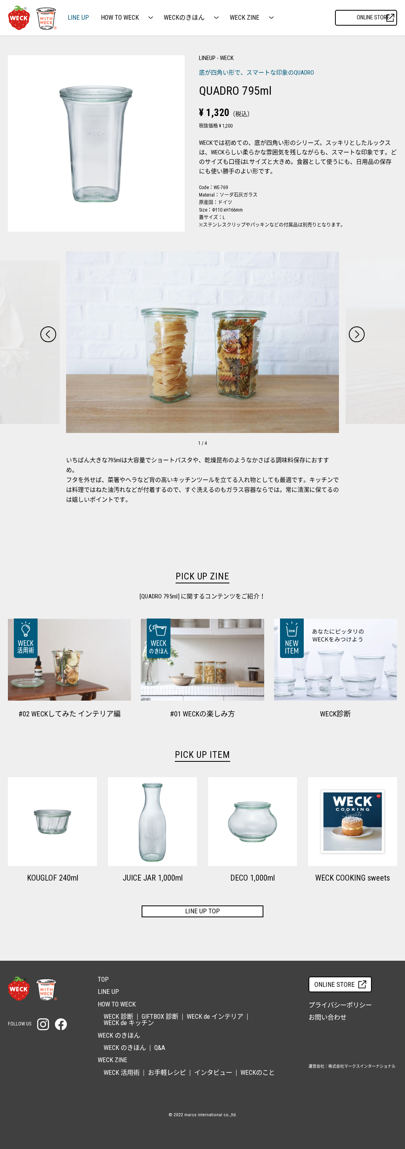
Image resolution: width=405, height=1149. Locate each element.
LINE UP (78, 18)
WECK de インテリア (215, 1016)
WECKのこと (257, 1072)
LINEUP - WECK (216, 58)
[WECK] (32, 989)
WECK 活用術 (122, 1072)
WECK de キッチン (129, 1023)
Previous (48, 334)
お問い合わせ (327, 1017)
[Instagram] (43, 1024)
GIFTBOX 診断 (160, 1016)
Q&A (159, 1048)
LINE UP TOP (202, 911)
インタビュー (213, 1072)
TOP (103, 979)
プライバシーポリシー (340, 1005)
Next (357, 334)
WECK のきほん (125, 1048)
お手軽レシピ (167, 1072)
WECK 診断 (118, 1016)
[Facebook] (61, 1024)
